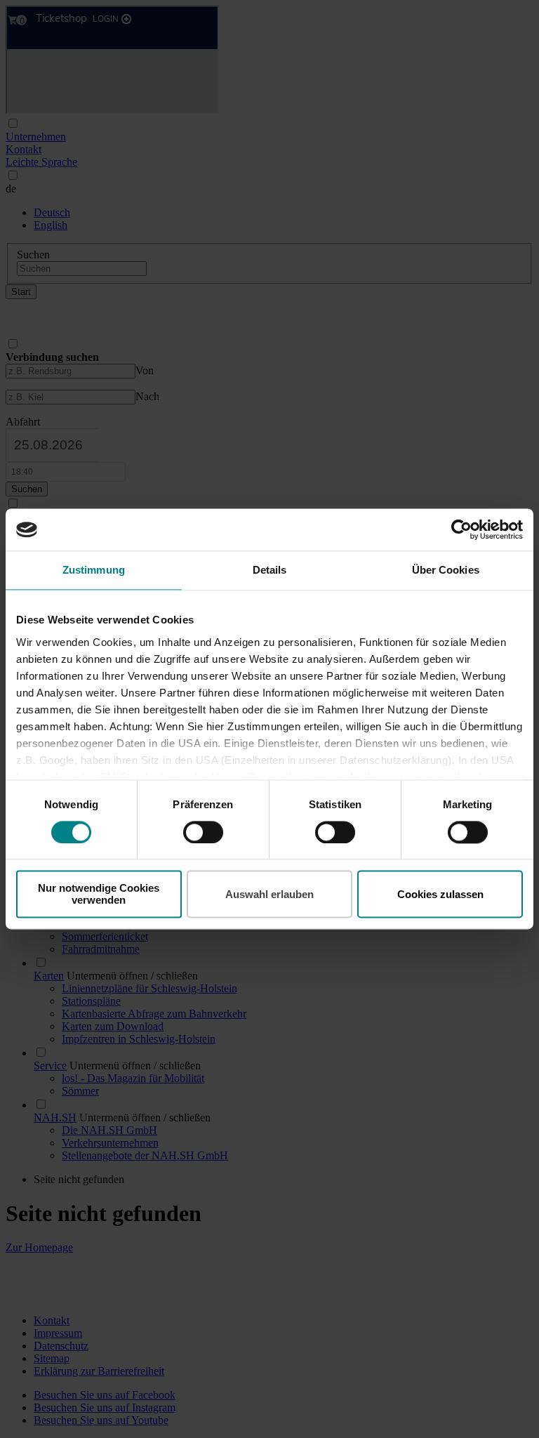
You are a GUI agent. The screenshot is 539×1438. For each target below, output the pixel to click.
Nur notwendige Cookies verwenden (98, 894)
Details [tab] (270, 570)
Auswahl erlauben (269, 894)
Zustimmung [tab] (93, 570)
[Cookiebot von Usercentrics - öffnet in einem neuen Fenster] (461, 529)
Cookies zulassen (440, 894)
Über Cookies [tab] (445, 570)
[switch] (203, 832)
